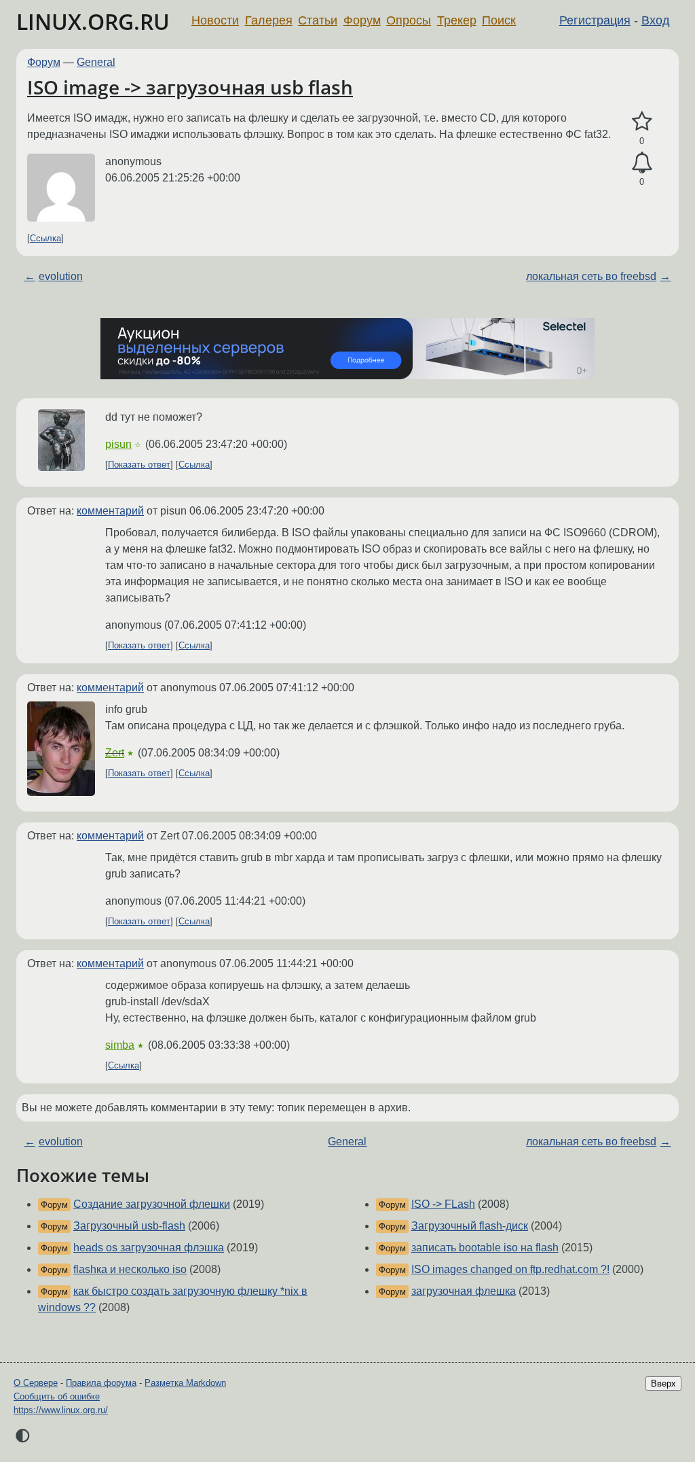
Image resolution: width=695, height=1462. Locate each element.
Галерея (269, 20)
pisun (118, 444)
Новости (215, 20)
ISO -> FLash (443, 1204)
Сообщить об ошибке (57, 1396)
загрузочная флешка (463, 1291)
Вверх (663, 1383)
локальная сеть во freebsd (591, 276)
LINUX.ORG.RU (93, 21)
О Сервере (36, 1383)
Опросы (408, 20)
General (96, 62)
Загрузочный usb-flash (129, 1226)
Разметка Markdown (185, 1383)
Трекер (456, 20)
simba (119, 1045)
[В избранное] (641, 121)
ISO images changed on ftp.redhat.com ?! (510, 1269)
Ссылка (45, 238)
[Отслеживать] (641, 163)
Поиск (499, 20)
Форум (362, 20)
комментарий (110, 511)
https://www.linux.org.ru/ (61, 1410)
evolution (61, 276)
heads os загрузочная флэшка (148, 1247)
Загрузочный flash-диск (469, 1226)
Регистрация (595, 20)
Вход (655, 20)
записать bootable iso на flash (485, 1247)
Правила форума (101, 1383)
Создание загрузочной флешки (151, 1204)
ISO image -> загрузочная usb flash (190, 87)
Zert (114, 753)
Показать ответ (139, 464)
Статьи (317, 20)
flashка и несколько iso (130, 1269)
